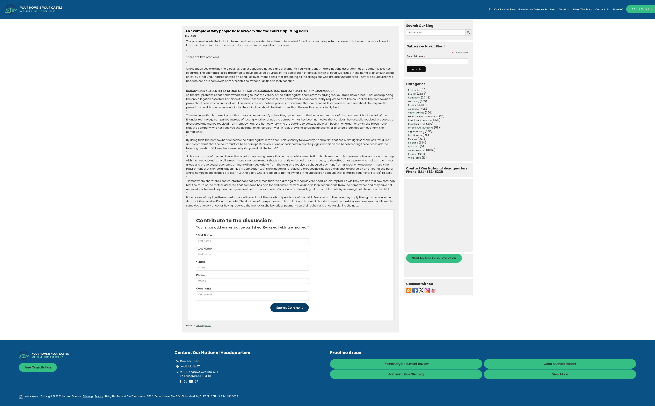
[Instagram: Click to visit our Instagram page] (196, 381)
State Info (618, 9)
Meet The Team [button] (582, 9)
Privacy (99, 396)
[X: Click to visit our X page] (185, 381)
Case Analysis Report (560, 364)
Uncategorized (203, 325)
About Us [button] (564, 9)
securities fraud (416, 150)
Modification (415, 135)
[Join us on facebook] (415, 290)
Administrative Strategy (406, 374)
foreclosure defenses (420, 120)
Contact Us (602, 9)
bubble (412, 94)
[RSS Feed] (409, 290)
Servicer (412, 154)
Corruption (414, 97)
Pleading (413, 142)
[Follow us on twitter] (421, 290)
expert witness (416, 112)
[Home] (490, 9)
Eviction (412, 105)
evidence (413, 109)
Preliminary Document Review (406, 364)
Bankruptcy (414, 90)
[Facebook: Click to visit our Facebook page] (180, 381)
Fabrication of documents (422, 116)
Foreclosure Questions (420, 127)
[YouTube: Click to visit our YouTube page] (191, 381)
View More (560, 374)
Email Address (416, 56)
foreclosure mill (416, 124)
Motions (412, 139)
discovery (413, 101)
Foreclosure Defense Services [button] (536, 9)
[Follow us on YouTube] (433, 290)
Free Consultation (38, 367)
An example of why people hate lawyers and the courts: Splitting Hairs (246, 31)
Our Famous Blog (504, 9)
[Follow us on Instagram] (427, 290)
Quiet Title (413, 146)
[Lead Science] (28, 396)
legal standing (416, 131)
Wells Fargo (414, 157)
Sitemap (88, 396)
